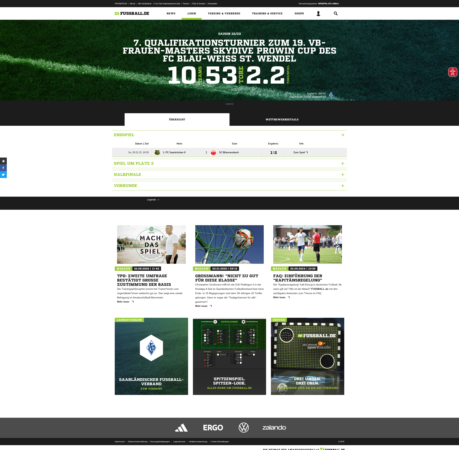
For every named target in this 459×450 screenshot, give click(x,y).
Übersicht (177, 119)
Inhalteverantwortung (198, 441)
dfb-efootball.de (145, 4)
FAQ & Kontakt (198, 4)
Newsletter (212, 4)
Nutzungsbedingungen (160, 441)
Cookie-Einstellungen (220, 441)
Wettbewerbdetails (282, 119)
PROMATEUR (121, 4)
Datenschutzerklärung (137, 441)
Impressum (120, 441)
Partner (186, 4)
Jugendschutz (179, 441)
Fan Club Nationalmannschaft (167, 4)
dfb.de (132, 4)
